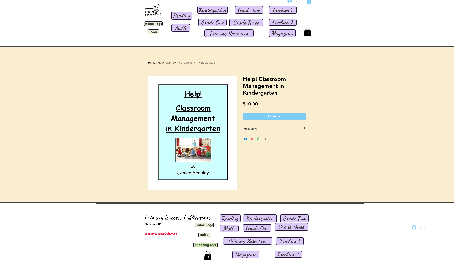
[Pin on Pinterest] (252, 139)
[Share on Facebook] (245, 139)
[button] (307, 31)
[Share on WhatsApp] (259, 139)
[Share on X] (265, 139)
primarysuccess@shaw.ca (161, 233)
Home (152, 62)
